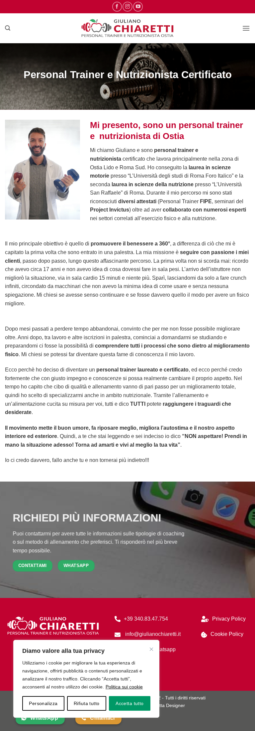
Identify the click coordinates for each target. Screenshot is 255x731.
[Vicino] (151, 649)
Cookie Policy (227, 634)
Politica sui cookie (124, 686)
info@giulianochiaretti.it (152, 634)
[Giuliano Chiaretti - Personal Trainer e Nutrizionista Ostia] (127, 28)
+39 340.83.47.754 (146, 619)
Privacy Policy (229, 619)
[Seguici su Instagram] (127, 6)
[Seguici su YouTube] (138, 6)
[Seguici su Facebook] (117, 6)
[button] (7, 28)
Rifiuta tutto (86, 703)
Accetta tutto (129, 703)
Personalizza (43, 703)
